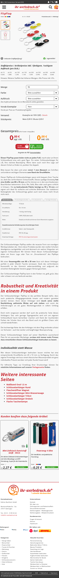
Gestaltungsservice (36, 543)
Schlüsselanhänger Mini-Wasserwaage (25, 393)
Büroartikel (6, 543)
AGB (36, 573)
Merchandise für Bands (38, 558)
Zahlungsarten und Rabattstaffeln (41, 506)
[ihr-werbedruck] (27, 7)
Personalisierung (36, 541)
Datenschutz (44, 573)
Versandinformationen (37, 508)
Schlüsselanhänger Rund (18, 387)
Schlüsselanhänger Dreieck (19, 398)
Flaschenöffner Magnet (17, 390)
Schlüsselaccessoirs (8, 560)
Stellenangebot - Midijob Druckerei (42, 513)
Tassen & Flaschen (8, 547)
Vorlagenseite (38, 367)
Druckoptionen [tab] (37, 200)
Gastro (4, 551)
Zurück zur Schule (36, 568)
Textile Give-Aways (36, 562)
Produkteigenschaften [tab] (21, 200)
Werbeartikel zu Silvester (38, 564)
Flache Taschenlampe (16, 401)
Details (44, 115)
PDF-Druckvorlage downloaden (28, 237)
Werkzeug (5, 549)
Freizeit (4, 556)
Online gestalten (38, 146)
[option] (5, 24)
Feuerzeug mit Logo (37, 549)
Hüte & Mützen (7, 562)
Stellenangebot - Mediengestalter (41, 511)
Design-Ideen (6, 541)
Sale (3, 564)
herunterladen (35, 152)
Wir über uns (34, 504)
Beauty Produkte (36, 547)
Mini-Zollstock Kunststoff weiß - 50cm (14, 451)
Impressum (34, 523)
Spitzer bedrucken (36, 560)
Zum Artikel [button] (20, 467)
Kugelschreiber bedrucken (39, 556)
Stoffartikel (6, 553)
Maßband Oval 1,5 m (16, 384)
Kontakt (32, 502)
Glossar (32, 521)
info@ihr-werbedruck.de (9, 515)
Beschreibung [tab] (7, 200)
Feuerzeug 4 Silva (45, 450)
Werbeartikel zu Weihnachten (40, 566)
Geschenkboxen (35, 551)
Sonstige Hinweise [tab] (51, 200)
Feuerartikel (6, 545)
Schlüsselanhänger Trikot (18, 396)
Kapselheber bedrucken (38, 553)
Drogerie (5, 558)
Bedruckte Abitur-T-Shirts (38, 545)
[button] (42, 93)
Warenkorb (57, 8)
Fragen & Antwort (36, 519)
